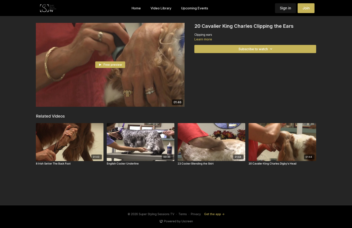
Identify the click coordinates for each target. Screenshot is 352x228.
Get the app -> (214, 214)
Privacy (196, 214)
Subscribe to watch (253, 49)
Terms (182, 214)
